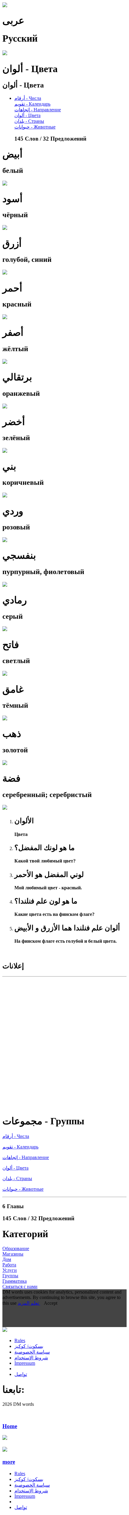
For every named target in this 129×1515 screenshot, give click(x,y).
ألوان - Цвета (27, 115)
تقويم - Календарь (32, 103)
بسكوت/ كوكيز (28, 1346)
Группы (10, 1275)
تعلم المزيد (29, 1303)
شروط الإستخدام (31, 1357)
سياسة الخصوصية (32, 1352)
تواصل (20, 1374)
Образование (15, 1248)
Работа (9, 1264)
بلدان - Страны (29, 121)
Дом (6, 1259)
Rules (19, 1340)
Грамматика (14, 1281)
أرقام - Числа (27, 98)
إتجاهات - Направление (37, 109)
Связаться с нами (20, 1286)
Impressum (24, 1363)
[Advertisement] (64, 1044)
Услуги (9, 1270)
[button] (64, 1462)
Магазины (12, 1253)
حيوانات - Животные (35, 126)
